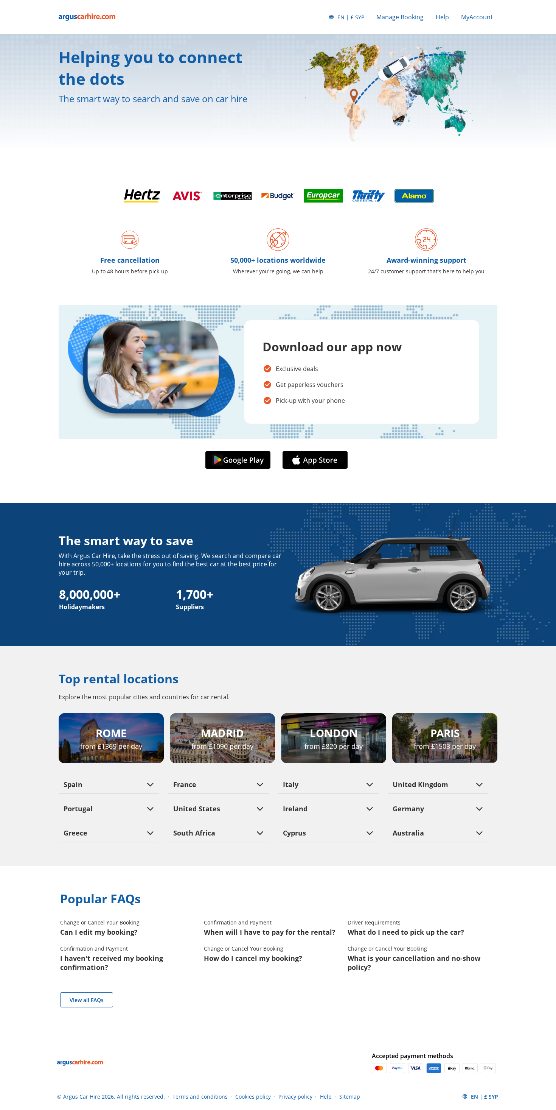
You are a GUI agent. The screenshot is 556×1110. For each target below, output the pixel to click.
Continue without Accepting (114, 990)
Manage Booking (400, 17)
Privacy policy (295, 1096)
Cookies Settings (77, 1080)
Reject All (77, 1060)
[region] (77, 1041)
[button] (239, 460)
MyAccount (477, 17)
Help (442, 17)
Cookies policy (253, 1096)
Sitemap (349, 1096)
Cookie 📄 (68, 1024)
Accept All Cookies (77, 1040)
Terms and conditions (200, 1096)
